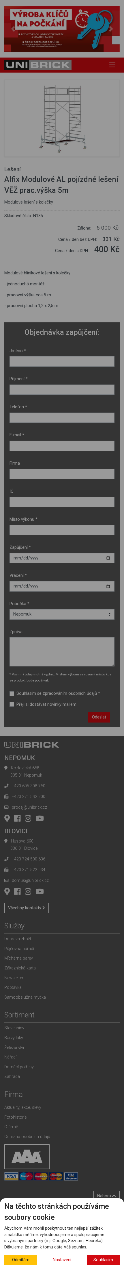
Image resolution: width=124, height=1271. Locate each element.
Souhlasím (103, 1259)
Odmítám (20, 1259)
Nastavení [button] (62, 1259)
